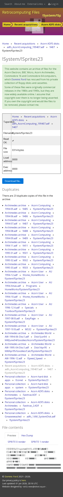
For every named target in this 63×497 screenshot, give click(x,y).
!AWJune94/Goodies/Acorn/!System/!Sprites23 (30, 340)
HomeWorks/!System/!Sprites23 (22, 289)
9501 (25, 253)
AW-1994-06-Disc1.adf (17, 336)
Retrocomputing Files (21, 12)
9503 (25, 267)
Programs (31, 285)
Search (8, 4)
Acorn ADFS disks (49, 43)
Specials (29, 307)
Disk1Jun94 (40, 336)
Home (7, 24)
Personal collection (15, 376)
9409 (25, 238)
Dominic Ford (18, 79)
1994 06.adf (11, 216)
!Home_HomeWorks (34, 275)
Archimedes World (41, 333)
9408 (25, 231)
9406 (25, 216)
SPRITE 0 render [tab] (17, 441)
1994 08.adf (11, 231)
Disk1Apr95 (40, 347)
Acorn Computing (41, 205)
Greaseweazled (13, 416)
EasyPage (30, 318)
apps (7, 380)
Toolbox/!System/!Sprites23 (20, 311)
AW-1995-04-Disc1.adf (17, 347)
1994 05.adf (11, 209)
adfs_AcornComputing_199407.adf (25, 47)
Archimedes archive (15, 205)
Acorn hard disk (39, 376)
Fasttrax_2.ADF (31, 405)
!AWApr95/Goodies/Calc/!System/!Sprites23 (28, 351)
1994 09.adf (11, 238)
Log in (54, 4)
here (24, 480)
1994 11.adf (11, 245)
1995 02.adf (11, 260)
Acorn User (37, 271)
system (19, 387)
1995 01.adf (11, 253)
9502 (25, 260)
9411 (25, 245)
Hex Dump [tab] (27, 435)
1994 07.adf (11, 223)
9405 (25, 209)
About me (19, 4)
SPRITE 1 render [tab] (40, 441)
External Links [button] (35, 4)
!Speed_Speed (34, 358)
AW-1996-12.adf (13, 358)
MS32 (28, 329)
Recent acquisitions (26, 24)
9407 (52, 47)
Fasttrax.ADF (30, 394)
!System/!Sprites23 (43, 209)
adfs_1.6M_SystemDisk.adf (41, 416)
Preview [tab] (11, 435)
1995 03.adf (11, 267)
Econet (19, 380)
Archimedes (11, 394)
